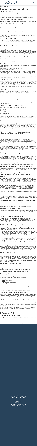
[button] (33, 2)
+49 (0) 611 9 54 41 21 (20, 405)
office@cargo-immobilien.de (20, 404)
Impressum (15, 409)
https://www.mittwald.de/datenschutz (7, 69)
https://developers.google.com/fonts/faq (27, 321)
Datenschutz (21, 409)
